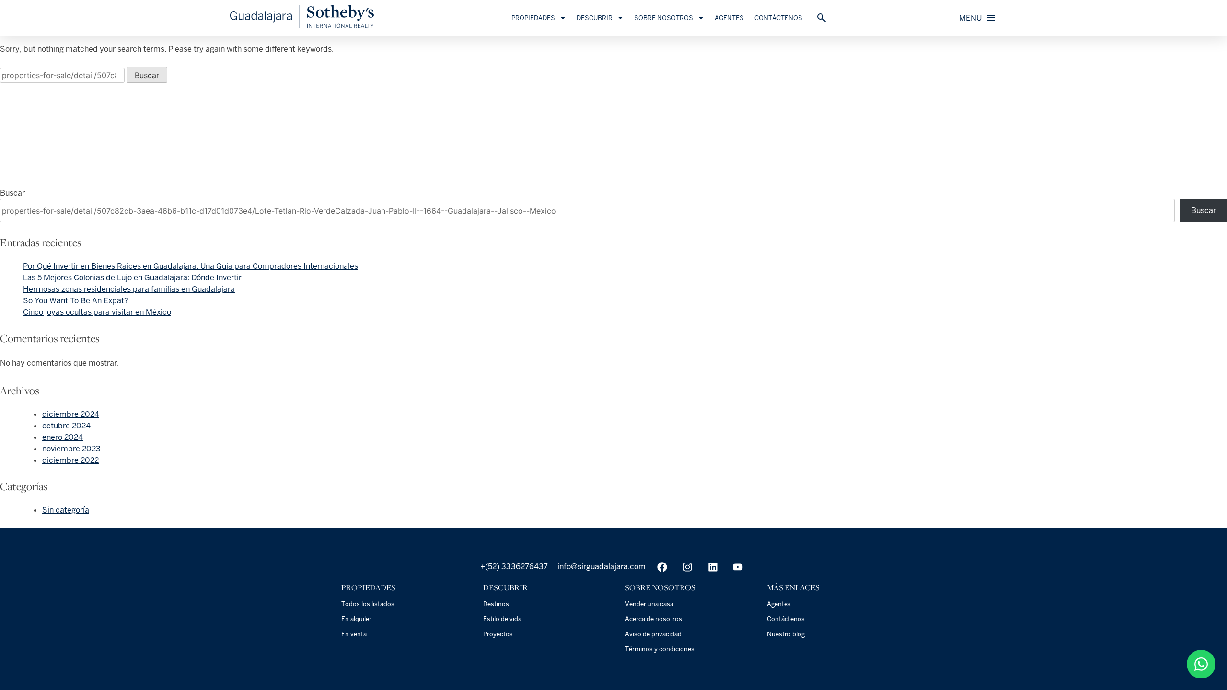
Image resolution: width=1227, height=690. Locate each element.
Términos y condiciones (660, 649)
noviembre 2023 (71, 449)
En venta (354, 634)
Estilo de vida (502, 619)
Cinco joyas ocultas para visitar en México (97, 312)
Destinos (496, 604)
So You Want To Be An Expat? (75, 301)
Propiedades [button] (533, 18)
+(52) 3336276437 (514, 567)
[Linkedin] (713, 567)
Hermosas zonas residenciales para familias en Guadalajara (129, 289)
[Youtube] (738, 567)
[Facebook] (662, 567)
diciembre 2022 (70, 460)
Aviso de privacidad (653, 634)
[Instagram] (687, 567)
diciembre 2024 (70, 414)
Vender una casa (649, 604)
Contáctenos (778, 18)
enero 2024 (62, 437)
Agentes (729, 18)
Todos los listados (367, 604)
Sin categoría (65, 510)
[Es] (302, 25)
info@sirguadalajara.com (601, 567)
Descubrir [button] (595, 18)
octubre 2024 (66, 426)
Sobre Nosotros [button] (663, 18)
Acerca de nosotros (653, 619)
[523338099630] (1201, 664)
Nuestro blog (786, 634)
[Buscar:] (63, 75)
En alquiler (356, 619)
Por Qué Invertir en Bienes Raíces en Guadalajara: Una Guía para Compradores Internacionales (190, 266)
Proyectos (498, 634)
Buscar (12, 193)
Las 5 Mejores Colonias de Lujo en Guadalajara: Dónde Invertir (132, 278)
